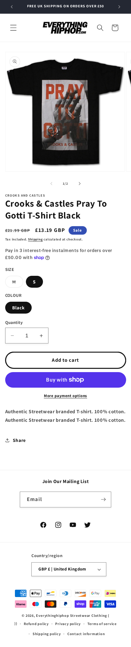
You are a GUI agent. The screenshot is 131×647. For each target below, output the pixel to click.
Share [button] (19, 440)
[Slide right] (79, 183)
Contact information (86, 633)
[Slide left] (51, 183)
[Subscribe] (103, 499)
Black (18, 307)
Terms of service (102, 623)
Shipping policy (47, 633)
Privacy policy (68, 623)
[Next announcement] (119, 6)
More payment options (65, 395)
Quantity (14, 322)
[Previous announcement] (12, 6)
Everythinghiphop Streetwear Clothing (72, 615)
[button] (13, 27)
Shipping (35, 239)
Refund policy (36, 623)
